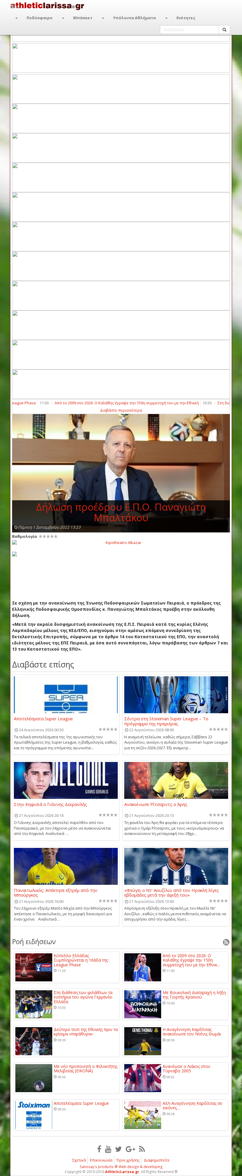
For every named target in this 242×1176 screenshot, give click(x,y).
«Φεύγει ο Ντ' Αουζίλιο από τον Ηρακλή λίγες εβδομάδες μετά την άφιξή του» (171, 892)
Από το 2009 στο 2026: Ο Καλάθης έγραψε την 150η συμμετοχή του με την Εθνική (109, 402)
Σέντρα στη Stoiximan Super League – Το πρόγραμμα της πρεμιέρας (166, 721)
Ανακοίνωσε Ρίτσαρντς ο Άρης (155, 804)
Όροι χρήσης (128, 1160)
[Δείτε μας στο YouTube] (108, 1149)
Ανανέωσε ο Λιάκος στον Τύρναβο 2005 (186, 1068)
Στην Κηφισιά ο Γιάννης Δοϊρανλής (50, 804)
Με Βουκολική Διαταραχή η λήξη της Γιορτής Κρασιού (194, 994)
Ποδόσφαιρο (40, 17)
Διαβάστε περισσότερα (121, 410)
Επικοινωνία (101, 1160)
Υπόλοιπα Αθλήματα (134, 17)
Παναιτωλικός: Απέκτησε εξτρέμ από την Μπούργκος (55, 892)
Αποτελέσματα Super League (43, 718)
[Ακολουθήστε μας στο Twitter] (118, 1149)
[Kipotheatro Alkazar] (121, 542)
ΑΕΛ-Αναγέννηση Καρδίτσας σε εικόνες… (192, 1105)
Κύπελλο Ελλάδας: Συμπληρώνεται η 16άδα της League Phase (81, 960)
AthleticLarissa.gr (122, 1171)
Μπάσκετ (82, 17)
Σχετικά (79, 1160)
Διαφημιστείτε (157, 1160)
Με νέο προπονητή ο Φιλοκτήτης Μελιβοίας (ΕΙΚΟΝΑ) (85, 1068)
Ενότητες (185, 17)
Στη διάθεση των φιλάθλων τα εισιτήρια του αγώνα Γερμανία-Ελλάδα (83, 997)
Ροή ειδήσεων (34, 941)
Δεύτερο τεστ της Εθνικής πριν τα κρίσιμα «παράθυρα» (86, 1031)
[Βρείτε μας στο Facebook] (99, 1149)
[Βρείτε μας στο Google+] (130, 1149)
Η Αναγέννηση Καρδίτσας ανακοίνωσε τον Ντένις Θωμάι (192, 1031)
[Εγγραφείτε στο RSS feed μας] (142, 1149)
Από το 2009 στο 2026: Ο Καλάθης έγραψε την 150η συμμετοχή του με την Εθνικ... (191, 960)
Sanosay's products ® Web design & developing (121, 1166)
